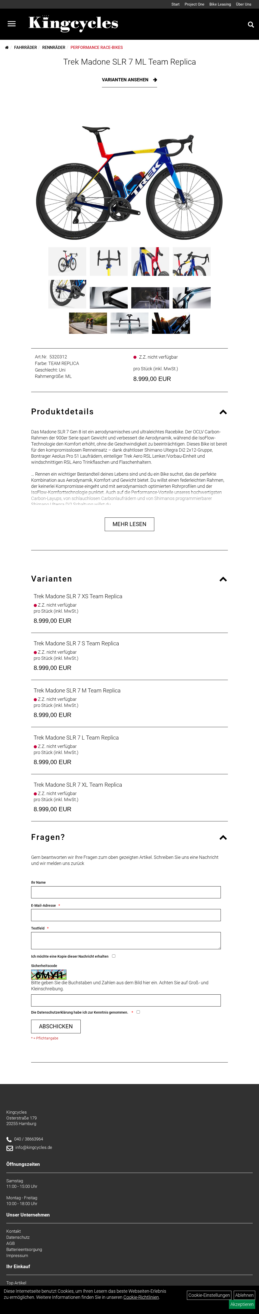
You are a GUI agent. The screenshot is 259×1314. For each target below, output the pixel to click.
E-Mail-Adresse (43, 905)
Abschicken (56, 1026)
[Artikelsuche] (251, 25)
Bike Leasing (220, 4)
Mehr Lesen (129, 524)
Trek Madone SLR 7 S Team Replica (76, 643)
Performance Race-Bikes (97, 47)
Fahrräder (25, 47)
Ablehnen (244, 1295)
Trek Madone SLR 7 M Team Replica (77, 690)
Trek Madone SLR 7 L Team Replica (76, 738)
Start (175, 4)
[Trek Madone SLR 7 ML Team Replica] (129, 171)
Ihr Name (38, 882)
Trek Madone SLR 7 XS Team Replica (78, 596)
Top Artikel (16, 1282)
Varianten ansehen (125, 79)
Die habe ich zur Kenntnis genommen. (80, 1012)
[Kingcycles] (73, 24)
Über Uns (243, 4)
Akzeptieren (242, 1304)
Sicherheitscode (44, 966)
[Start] (7, 47)
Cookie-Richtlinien (141, 1297)
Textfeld (38, 928)
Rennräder (53, 47)
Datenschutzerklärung (55, 1012)
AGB (10, 1243)
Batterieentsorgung (24, 1249)
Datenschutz (18, 1237)
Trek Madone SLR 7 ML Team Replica (129, 62)
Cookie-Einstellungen (209, 1295)
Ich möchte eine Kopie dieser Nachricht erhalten (70, 956)
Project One (194, 4)
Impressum (17, 1255)
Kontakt (13, 1231)
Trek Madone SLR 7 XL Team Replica (78, 785)
